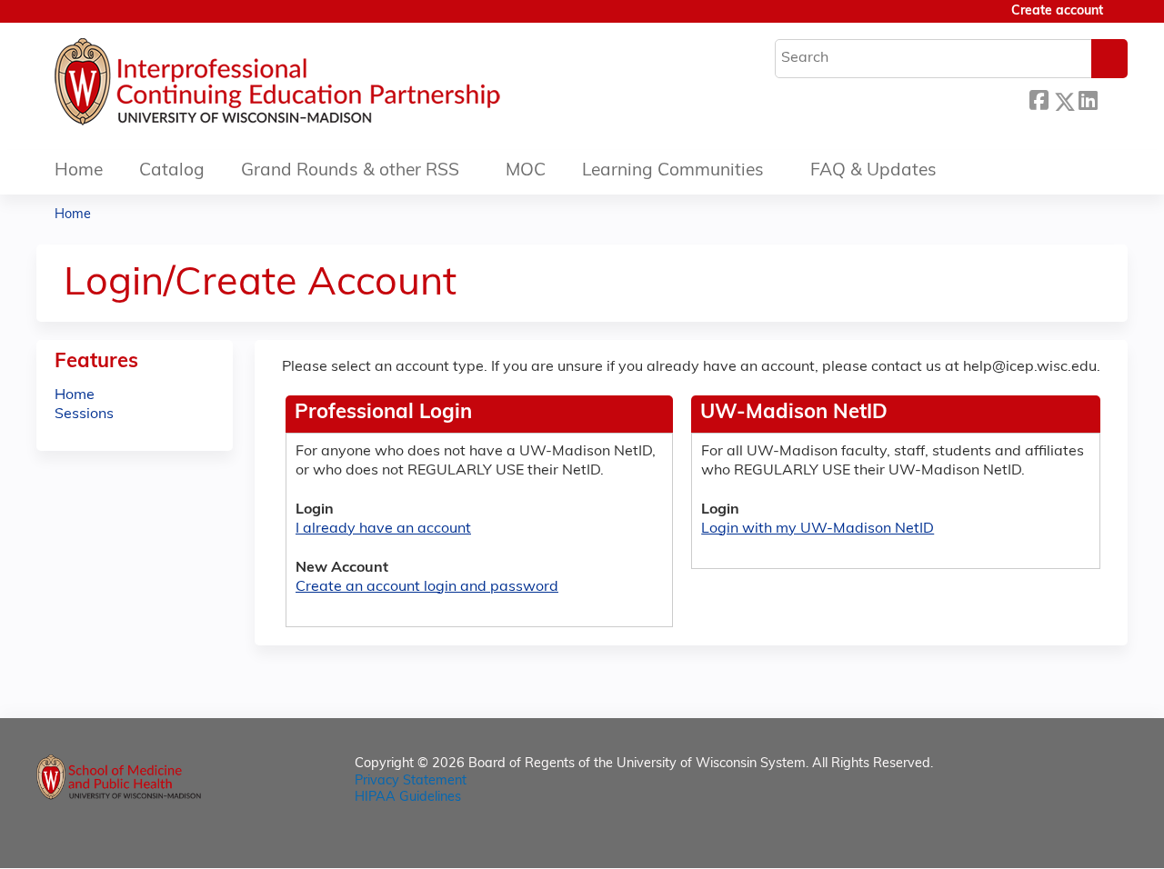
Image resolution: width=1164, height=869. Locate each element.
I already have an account (383, 529)
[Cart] (1122, 19)
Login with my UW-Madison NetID (817, 529)
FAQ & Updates (873, 171)
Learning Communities (673, 171)
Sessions (84, 414)
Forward (1112, 98)
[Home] (331, 86)
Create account (1057, 11)
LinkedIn (1088, 98)
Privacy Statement (411, 781)
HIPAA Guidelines (408, 797)
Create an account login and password (427, 587)
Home (79, 171)
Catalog (172, 171)
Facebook (1038, 98)
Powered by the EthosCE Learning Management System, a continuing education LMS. (1063, 838)
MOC (526, 171)
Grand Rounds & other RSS (350, 171)
